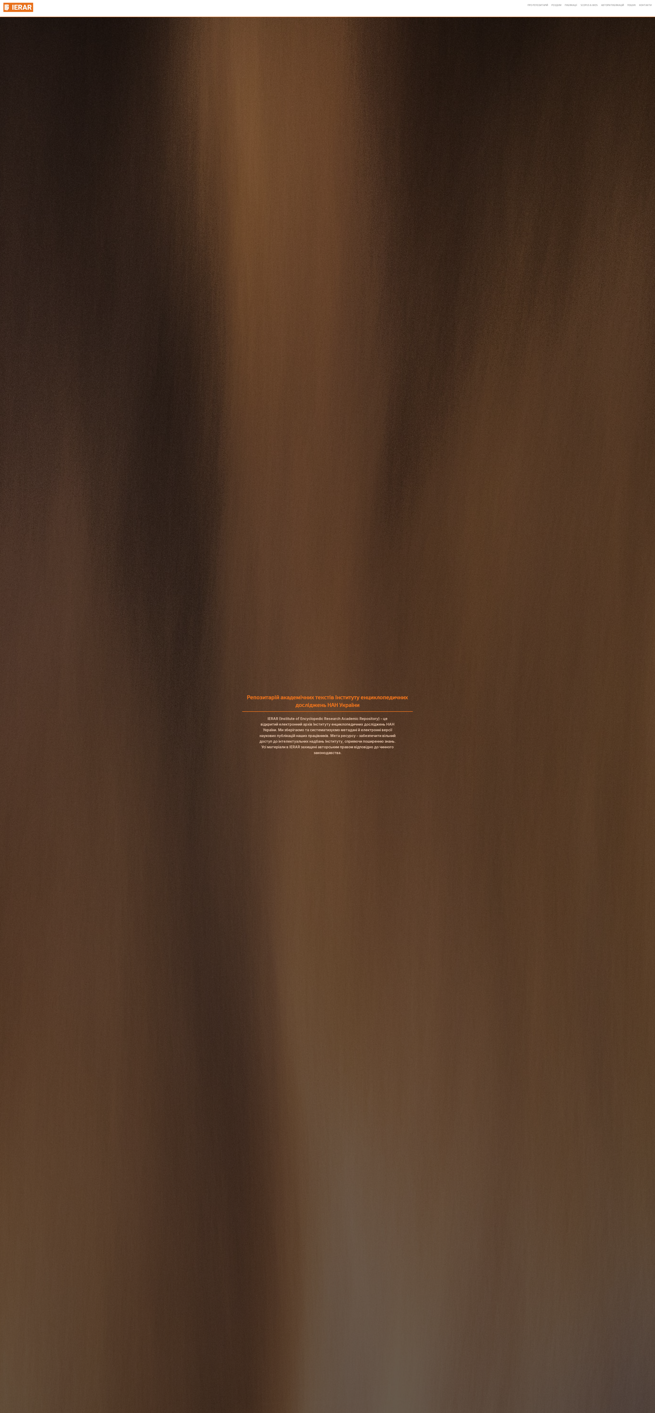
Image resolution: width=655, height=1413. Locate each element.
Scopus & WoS (589, 5)
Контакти (645, 5)
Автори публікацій (612, 5)
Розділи (556, 5)
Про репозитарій (538, 5)
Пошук (631, 5)
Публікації (571, 5)
